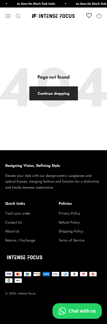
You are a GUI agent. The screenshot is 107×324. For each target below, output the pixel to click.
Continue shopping (54, 93)
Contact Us (13, 222)
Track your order (18, 213)
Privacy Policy (69, 213)
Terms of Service (71, 240)
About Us (12, 231)
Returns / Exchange (20, 240)
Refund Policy (69, 222)
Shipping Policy (71, 231)
